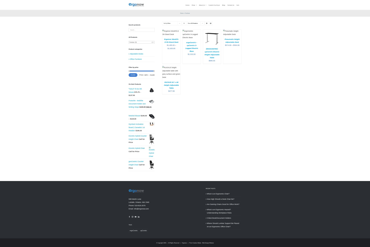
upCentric (143, 230)
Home (181, 13)
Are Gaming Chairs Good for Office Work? (223, 204)
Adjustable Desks (136, 54)
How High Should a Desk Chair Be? (220, 199)
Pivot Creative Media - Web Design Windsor (201, 243)
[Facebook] (129, 217)
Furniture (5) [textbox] (141, 42)
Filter (133, 75)
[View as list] (210, 23)
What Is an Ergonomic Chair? (218, 194)
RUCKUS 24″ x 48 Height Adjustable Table (171, 85)
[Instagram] (132, 217)
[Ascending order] (184, 23)
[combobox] (142, 42)
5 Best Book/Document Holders (219, 218)
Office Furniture (136, 59)
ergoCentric (134, 230)
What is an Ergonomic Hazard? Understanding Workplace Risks (219, 211)
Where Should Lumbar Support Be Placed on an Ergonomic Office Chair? (223, 225)
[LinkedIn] (138, 217)
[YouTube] (135, 217)
